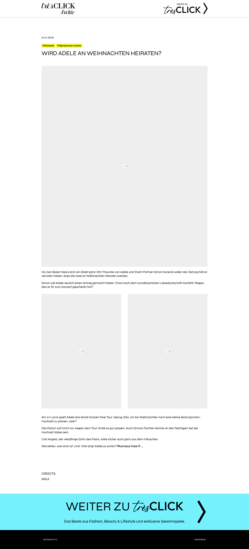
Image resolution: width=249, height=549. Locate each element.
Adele (45, 479)
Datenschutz (50, 539)
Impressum (200, 539)
